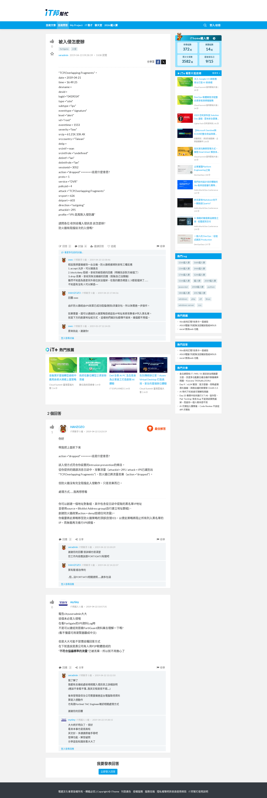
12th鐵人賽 (199, 274)
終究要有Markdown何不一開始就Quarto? (205, 201)
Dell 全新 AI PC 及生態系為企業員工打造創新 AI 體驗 (122, 379)
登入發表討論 (67, 338)
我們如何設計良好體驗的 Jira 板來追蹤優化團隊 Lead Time (206, 183)
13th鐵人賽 (184, 268)
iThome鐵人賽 (200, 38)
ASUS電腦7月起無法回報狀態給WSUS (198, 325)
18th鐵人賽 (184, 293)
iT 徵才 (89, 25)
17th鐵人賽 (184, 274)
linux (208, 299)
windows (183, 299)
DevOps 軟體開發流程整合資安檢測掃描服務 (206, 99)
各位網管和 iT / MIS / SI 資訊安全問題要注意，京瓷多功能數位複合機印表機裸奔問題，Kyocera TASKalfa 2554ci (199, 377)
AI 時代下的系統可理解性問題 (194, 391)
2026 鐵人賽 (111, 25)
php (193, 299)
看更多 (215, 73)
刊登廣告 (126, 791)
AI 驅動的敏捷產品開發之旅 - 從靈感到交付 (206, 220)
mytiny (74, 602)
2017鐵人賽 (199, 293)
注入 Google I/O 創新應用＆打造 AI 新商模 (205, 81)
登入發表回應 (67, 584)
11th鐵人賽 (184, 280)
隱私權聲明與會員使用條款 (171, 791)
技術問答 (63, 25)
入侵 (74, 49)
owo (70, 259)
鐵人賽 (197, 280)
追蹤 (113, 246)
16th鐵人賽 (199, 262)
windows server (186, 305)
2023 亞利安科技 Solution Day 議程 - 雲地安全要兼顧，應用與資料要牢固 (206, 117)
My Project (76, 25)
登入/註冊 (215, 25)
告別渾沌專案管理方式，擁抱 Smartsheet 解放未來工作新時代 (206, 150)
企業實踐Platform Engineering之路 (202, 168)
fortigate (64, 49)
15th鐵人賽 (184, 262)
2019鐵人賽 (210, 280)
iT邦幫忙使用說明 (198, 791)
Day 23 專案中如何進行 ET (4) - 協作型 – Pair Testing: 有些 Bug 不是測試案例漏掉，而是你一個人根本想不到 (199, 399)
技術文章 (51, 25)
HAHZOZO (74, 292)
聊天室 (98, 25)
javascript (183, 287)
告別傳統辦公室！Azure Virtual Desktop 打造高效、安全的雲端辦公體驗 (153, 379)
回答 (66, 246)
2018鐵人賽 (197, 287)
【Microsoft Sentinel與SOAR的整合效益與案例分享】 (205, 132)
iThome (115, 791)
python (211, 287)
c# (200, 299)
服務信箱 (150, 791)
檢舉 (162, 246)
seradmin (64, 55)
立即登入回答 (108, 771)
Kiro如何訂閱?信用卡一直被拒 (194, 321)
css (199, 305)
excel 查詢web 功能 (189, 329)
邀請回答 (99, 246)
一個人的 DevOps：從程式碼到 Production (206, 238)
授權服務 (138, 791)
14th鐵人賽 (199, 268)
